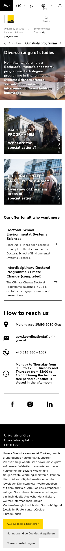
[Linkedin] (49, 404)
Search (46, 21)
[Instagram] (30, 404)
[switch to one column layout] (32, 5)
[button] (6, 5)
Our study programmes (42, 43)
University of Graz (14, 28)
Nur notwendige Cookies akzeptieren (31, 534)
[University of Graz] (9, 19)
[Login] (60, 5)
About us (15, 43)
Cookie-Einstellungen (21, 543)
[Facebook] (12, 404)
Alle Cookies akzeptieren (23, 524)
